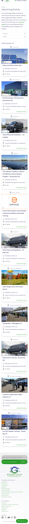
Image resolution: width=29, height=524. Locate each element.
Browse (3, 7)
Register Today (21, 111)
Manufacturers (5, 488)
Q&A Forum (4, 511)
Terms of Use (5, 493)
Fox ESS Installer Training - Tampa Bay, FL (14, 432)
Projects (3, 509)
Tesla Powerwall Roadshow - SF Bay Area (13, 251)
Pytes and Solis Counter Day (12, 65)
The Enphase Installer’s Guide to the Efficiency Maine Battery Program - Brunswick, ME (13, 174)
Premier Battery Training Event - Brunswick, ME (13, 99)
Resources (4, 508)
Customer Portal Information (10, 504)
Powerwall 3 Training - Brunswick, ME (14, 359)
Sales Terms (5, 495)
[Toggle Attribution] (26, 62)
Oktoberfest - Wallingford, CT (12, 323)
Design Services (6, 506)
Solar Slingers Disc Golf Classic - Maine (13, 288)
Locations (4, 482)
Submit (23, 462)
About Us (4, 483)
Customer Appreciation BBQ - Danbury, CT (13, 396)
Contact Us (4, 485)
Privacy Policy (5, 490)
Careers (3, 487)
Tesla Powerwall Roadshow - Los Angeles (13, 136)
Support (3, 503)
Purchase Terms (6, 497)
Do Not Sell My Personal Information (12, 492)
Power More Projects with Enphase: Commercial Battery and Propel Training (14, 213)
